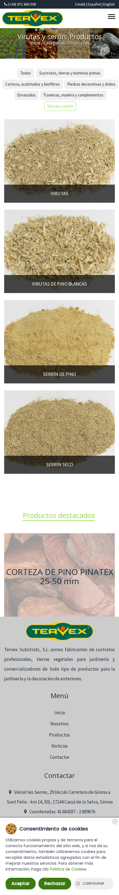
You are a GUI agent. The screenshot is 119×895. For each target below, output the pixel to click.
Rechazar (54, 883)
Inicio (35, 43)
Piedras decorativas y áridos (91, 84)
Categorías (54, 43)
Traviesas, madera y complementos (73, 95)
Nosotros (59, 724)
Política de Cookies (68, 869)
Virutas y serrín (60, 106)
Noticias (59, 746)
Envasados (26, 95)
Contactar (59, 757)
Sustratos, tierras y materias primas (69, 73)
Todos (25, 73)
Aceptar (20, 883)
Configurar (93, 883)
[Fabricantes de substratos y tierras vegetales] (59, 631)
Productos (59, 735)
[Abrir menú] (112, 17)
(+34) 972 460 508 (21, 4)
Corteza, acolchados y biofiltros (32, 84)
